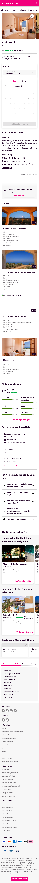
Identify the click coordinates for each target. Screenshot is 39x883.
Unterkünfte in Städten (9, 820)
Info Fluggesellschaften (9, 776)
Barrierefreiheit (6, 789)
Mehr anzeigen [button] (9, 466)
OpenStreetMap (32, 174)
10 (5, 103)
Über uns (4, 728)
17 (5, 108)
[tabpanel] (19, 684)
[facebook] (3, 710)
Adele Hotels (8, 697)
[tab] (11, 664)
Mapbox (24, 174)
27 (19, 113)
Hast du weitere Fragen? (16, 519)
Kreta (14, 10)
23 (33, 108)
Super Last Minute (7, 807)
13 (19, 103)
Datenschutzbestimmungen (10, 735)
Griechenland (5, 10)
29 (29, 113)
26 (15, 113)
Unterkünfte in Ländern (9, 824)
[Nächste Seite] (35, 664)
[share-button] (32, 16)
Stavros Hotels (8, 694)
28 (24, 113)
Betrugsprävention (7, 793)
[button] (19, 26)
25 (10, 113)
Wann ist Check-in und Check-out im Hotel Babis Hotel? (19, 485)
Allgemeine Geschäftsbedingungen (13, 731)
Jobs (3, 748)
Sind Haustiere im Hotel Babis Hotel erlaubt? (18, 502)
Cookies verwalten (7, 741)
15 (29, 103)
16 (33, 103)
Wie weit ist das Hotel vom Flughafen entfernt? (17, 493)
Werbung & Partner (8, 779)
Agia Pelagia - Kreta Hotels (12, 674)
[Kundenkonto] (36, 3)
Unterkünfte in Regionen (9, 827)
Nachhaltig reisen (7, 830)
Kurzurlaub (5, 804)
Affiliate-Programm (7, 758)
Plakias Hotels (8, 682)
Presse (4, 751)
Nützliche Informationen (9, 783)
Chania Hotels (8, 671)
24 (5, 113)
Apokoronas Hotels (10, 679)
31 (5, 118)
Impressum (5, 755)
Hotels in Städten (7, 810)
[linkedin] (11, 710)
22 (29, 108)
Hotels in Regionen (7, 817)
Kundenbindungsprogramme (10, 761)
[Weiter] (33, 86)
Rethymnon (23, 10)
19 (15, 108)
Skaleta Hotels (8, 685)
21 (24, 108)
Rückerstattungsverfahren (10, 773)
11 (10, 103)
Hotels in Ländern (7, 814)
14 (24, 103)
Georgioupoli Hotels (10, 676)
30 (33, 113)
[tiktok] (15, 710)
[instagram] (7, 710)
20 (19, 108)
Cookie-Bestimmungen (9, 738)
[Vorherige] (5, 86)
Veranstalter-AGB (7, 745)
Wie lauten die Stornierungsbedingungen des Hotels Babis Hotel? (18, 511)
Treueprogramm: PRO (8, 796)
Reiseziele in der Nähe (11, 664)
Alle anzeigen (7, 168)
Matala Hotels (8, 688)
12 (15, 103)
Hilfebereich (5, 769)
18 (10, 108)
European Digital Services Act (11, 786)
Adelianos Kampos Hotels (11, 691)
